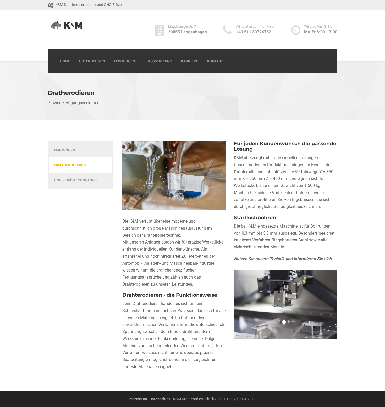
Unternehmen (92, 61)
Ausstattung (160, 61)
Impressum (137, 399)
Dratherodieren (70, 165)
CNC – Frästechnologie (76, 180)
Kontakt (215, 61)
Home (65, 61)
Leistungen (124, 61)
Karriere (189, 61)
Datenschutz (160, 399)
